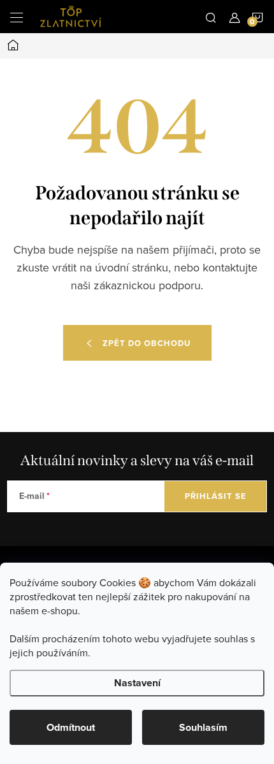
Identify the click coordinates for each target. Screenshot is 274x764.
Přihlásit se (216, 496)
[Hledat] (210, 16)
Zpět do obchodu (147, 343)
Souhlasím (203, 727)
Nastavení (137, 682)
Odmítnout (71, 727)
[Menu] (16, 16)
